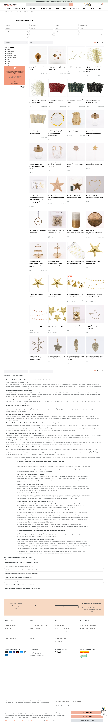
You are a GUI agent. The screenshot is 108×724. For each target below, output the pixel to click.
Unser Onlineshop (9, 622)
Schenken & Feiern (45, 8)
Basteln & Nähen (61, 8)
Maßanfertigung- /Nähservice (39, 625)
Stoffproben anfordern (37, 631)
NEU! (100, 8)
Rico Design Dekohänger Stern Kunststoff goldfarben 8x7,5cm (56, 357)
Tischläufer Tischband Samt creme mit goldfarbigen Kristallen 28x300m (37, 131)
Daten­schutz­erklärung (31, 717)
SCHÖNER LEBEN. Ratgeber (62, 631)
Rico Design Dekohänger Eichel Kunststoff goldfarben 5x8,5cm (94, 357)
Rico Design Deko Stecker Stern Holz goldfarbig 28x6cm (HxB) (94, 163)
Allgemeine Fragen (60, 625)
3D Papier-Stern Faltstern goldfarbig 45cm (36, 295)
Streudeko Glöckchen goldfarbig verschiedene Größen (75, 325)
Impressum (47, 717)
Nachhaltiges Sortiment (89, 625)
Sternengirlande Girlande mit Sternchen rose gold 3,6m (37, 325)
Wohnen (32, 8)
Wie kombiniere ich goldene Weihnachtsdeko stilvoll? (19, 566)
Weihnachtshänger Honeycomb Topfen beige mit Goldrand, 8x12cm (38, 68)
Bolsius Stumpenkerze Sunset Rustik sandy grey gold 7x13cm (75, 231)
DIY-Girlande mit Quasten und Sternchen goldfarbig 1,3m (75, 295)
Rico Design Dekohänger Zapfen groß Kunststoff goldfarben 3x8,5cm (75, 358)
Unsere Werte (8, 635)
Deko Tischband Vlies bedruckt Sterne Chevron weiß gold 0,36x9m (75, 263)
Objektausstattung (35, 628)
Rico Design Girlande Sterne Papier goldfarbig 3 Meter (74, 196)
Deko (84, 8)
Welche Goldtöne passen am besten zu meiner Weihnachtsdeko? (22, 562)
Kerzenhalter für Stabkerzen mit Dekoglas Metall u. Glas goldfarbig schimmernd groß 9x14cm (94, 132)
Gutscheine (33, 635)
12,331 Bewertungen (14, 83)
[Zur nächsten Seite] (101, 42)
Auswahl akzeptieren (87, 720)
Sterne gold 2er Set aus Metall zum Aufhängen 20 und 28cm (75, 67)
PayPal (50, 720)
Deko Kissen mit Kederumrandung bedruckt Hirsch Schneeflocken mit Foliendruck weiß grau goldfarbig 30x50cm (37, 199)
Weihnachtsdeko (13, 459)
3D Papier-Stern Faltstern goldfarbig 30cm (55, 295)
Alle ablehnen (87, 716)
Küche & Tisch (74, 8)
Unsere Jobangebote (10, 638)
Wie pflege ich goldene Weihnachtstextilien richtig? (19, 577)
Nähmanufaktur (20, 8)
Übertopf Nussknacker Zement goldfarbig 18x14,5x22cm (75, 130)
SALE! (92, 8)
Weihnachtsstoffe (47, 457)
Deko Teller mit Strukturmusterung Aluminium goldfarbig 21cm (94, 232)
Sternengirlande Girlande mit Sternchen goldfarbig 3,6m (94, 295)
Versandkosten (19, 375)
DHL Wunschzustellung (39, 720)
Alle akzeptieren (87, 712)
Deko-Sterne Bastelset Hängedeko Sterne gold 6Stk (56, 325)
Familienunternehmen (88, 628)
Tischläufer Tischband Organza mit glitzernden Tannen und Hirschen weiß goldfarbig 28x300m (94, 69)
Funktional (58, 720)
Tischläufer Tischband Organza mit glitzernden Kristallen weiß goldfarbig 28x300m (38, 100)
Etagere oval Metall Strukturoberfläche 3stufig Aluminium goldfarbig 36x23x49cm (36, 264)
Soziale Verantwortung (89, 635)
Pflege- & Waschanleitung (62, 628)
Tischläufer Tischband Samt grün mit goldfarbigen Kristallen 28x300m (76, 100)
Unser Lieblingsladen (10, 625)
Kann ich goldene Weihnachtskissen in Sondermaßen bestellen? (22, 573)
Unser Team (7, 628)
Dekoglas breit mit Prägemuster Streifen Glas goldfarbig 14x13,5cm (57, 164)
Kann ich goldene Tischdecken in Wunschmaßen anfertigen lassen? (23, 588)
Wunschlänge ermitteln (62, 622)
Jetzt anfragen (68, 1)
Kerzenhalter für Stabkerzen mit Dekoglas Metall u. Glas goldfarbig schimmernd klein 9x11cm (38, 165)
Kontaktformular (42, 605)
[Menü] (106, 706)
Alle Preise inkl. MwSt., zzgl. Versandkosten (69, 701)
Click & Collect (34, 622)
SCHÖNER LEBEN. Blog (67, 606)
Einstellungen (66, 720)
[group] (38, 55)
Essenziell (9, 720)
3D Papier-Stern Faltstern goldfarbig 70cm (93, 262)
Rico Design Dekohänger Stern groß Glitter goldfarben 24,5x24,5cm (94, 326)
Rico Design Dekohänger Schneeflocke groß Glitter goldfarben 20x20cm (36, 358)
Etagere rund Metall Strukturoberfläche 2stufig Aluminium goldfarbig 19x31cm (56, 263)
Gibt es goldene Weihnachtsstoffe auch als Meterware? (20, 584)
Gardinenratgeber (60, 638)
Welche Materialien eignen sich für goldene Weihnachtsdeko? (21, 570)
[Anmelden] (93, 4)
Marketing (26, 720)
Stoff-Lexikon (59, 635)
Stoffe (8, 8)
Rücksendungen (59, 641)
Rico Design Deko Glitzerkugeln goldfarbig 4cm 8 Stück (56, 231)
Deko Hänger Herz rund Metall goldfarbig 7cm (38, 231)
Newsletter (33, 638)
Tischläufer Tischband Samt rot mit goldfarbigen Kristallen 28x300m (56, 100)
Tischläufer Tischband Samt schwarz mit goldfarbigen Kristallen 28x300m (93, 100)
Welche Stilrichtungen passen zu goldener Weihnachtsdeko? (21, 581)
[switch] (104, 714)
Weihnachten (19, 11)
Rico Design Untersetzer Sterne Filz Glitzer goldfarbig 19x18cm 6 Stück (56, 197)
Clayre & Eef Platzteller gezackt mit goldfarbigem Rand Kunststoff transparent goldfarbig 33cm (56, 132)
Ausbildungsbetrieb (87, 631)
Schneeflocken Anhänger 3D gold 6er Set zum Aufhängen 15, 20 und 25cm (56, 68)
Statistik (18, 720)
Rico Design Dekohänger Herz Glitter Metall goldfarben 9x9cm (94, 196)
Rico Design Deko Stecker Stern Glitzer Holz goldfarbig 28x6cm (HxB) (75, 164)
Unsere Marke (8, 631)
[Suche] (71, 4)
